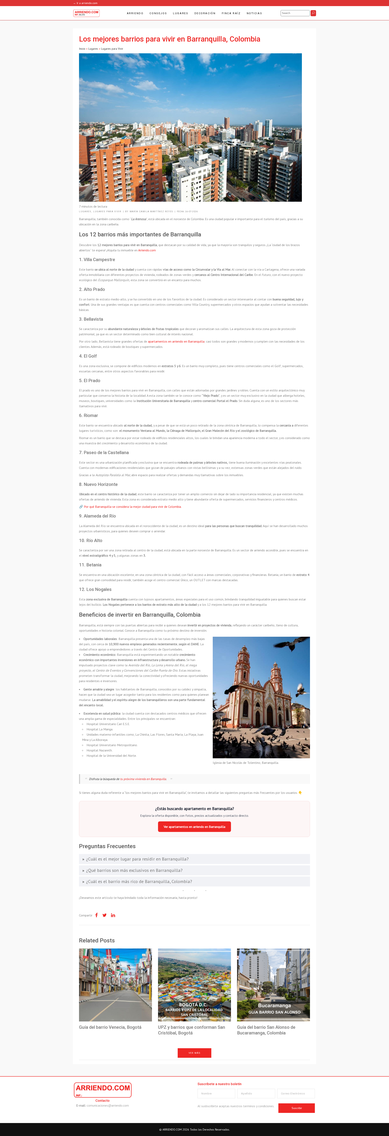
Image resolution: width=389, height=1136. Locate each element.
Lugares (93, 48)
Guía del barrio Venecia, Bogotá (110, 1027)
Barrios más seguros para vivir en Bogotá (136, 1071)
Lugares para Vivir (112, 48)
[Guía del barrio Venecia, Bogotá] (115, 984)
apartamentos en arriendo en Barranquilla (176, 341)
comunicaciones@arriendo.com (108, 1105)
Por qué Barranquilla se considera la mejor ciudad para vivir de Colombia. (133, 507)
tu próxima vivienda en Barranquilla (143, 779)
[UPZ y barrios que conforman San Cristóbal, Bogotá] (194, 984)
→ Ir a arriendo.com (85, 3)
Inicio (82, 48)
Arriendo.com (147, 250)
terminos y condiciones (258, 1106)
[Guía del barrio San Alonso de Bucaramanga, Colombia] (273, 984)
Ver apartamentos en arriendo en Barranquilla (194, 827)
